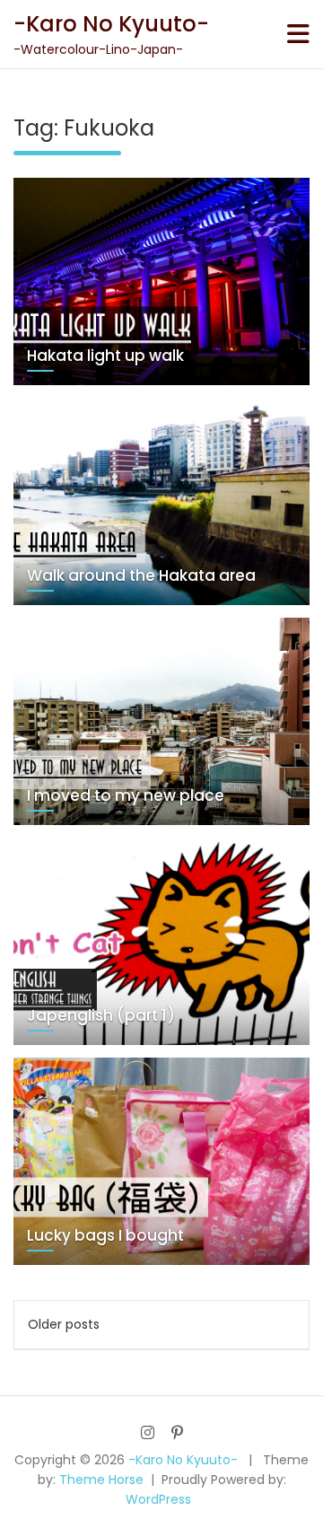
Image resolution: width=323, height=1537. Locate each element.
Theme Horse (101, 1480)
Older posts (64, 1324)
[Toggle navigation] (298, 34)
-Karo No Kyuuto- (111, 24)
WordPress (158, 1499)
